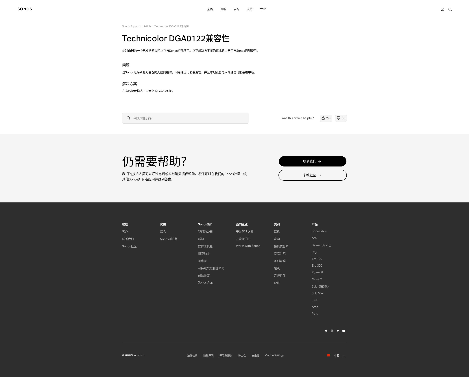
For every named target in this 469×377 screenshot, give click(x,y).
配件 (277, 283)
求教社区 (309, 175)
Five (314, 300)
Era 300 (317, 266)
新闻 (201, 239)
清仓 (163, 232)
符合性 (242, 355)
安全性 (255, 355)
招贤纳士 (204, 254)
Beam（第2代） (322, 245)
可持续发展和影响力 (211, 268)
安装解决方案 (245, 232)
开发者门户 (243, 239)
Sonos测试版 (169, 239)
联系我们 (309, 161)
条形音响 (280, 261)
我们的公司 (205, 232)
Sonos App (205, 282)
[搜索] (450, 9)
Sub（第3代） (321, 286)
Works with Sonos (248, 246)
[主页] (24, 9)
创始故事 (204, 276)
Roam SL (318, 272)
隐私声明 (208, 355)
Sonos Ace (319, 231)
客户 (125, 232)
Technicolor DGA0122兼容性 (171, 26)
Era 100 (317, 259)
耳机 (277, 232)
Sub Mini (318, 293)
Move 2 (317, 279)
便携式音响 (281, 246)
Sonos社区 (129, 246)
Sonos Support (131, 26)
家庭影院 (280, 254)
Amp (315, 307)
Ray (314, 252)
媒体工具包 (205, 246)
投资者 (202, 261)
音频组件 (280, 276)
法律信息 (192, 355)
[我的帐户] (442, 9)
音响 (277, 239)
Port (315, 314)
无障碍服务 (225, 355)
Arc (314, 238)
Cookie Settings (274, 355)
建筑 (277, 268)
